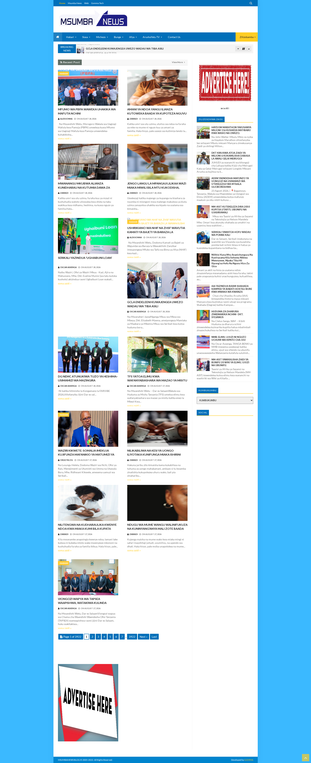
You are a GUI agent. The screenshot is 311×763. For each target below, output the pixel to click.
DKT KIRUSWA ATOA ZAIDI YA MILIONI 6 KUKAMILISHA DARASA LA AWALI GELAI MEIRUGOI (230, 155)
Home (62, 3)
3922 (132, 636)
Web (86, 3)
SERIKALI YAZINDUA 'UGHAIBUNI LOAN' (85, 257)
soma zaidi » (64, 138)
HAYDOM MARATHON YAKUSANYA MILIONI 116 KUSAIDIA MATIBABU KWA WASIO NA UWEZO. (231, 130)
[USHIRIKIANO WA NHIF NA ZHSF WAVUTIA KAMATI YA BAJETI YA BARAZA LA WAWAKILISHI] (157, 221)
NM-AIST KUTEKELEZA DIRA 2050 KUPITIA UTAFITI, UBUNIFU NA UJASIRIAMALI (230, 209)
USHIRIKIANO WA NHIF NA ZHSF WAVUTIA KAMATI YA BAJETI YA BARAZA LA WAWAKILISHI (156, 232)
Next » (143, 636)
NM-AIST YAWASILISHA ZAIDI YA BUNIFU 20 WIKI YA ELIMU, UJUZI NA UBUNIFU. (230, 362)
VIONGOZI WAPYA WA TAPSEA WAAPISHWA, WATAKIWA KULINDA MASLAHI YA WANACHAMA (82, 603)
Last (154, 636)
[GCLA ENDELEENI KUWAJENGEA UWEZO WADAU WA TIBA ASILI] (157, 280)
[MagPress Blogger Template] (106, 18)
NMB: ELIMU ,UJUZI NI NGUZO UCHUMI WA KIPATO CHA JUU (228, 338)
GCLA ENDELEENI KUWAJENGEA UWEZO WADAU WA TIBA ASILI (125, 46)
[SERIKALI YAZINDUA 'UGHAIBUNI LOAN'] (88, 236)
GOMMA (248, 760)
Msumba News (75, 3)
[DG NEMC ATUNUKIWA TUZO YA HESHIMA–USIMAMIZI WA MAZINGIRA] (88, 355)
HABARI (64, 73)
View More (177, 62)
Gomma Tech (97, 3)
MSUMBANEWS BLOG (69, 760)
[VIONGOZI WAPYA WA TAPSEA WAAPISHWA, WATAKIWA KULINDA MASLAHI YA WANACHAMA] (88, 577)
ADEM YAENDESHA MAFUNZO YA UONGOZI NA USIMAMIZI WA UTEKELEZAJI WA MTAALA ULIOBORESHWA (230, 182)
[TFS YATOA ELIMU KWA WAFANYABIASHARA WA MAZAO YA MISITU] (157, 355)
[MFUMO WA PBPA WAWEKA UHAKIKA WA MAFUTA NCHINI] (88, 88)
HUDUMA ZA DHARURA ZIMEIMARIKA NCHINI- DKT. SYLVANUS (227, 314)
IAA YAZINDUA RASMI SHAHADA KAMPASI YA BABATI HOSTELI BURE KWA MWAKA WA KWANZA (231, 289)
